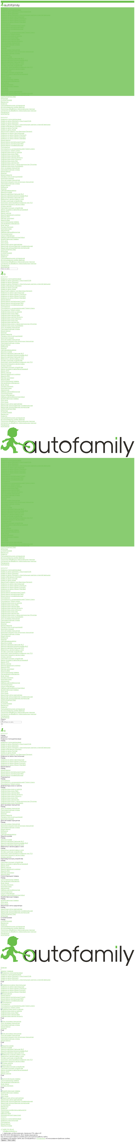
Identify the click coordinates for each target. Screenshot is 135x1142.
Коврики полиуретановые (11, 10)
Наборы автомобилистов (10, 232)
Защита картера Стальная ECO (12, 62)
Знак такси (5, 83)
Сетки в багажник (8, 236)
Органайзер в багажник (10, 81)
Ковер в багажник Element (11, 126)
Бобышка (4, 187)
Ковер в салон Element (9, 13)
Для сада (4, 88)
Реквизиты (5, 112)
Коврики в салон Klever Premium (13, 18)
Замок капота (6, 78)
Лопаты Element (7, 84)
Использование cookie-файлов (13, 107)
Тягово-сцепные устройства (11, 65)
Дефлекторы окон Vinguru (11, 159)
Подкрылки (5, 31)
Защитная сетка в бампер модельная (15, 95)
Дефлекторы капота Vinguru (12, 41)
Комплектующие (7, 178)
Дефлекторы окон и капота (11, 36)
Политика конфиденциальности (13, 1110)
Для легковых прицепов (10, 50)
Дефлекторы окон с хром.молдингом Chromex (19, 164)
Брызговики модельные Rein (12, 27)
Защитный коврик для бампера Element (16, 131)
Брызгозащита (6, 175)
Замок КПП (5, 76)
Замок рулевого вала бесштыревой (14, 74)
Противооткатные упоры (10, 45)
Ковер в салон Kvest (8, 130)
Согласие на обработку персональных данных (18, 111)
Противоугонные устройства (12, 72)
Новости (4, 104)
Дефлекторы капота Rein (10, 39)
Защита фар (5, 220)
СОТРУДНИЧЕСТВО (8, 249)
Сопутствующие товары (10, 79)
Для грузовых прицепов (10, 43)
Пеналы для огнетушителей (11, 177)
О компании (5, 1105)
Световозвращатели (8, 190)
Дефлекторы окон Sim (9, 161)
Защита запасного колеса (10, 215)
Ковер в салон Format (9, 128)
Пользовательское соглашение (13, 105)
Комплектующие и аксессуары (13, 69)
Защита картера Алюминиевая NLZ (14, 60)
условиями (41, 1138)
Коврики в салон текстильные (12, 17)
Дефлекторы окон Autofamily (12, 166)
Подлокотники (6, 234)
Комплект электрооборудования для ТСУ (17, 67)
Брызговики (5, 24)
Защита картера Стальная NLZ (12, 58)
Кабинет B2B (6, 1113)
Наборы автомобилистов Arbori (13, 237)
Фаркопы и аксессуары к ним (12, 64)
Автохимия (5, 230)
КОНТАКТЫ (5, 267)
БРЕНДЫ (4, 251)
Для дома (4, 90)
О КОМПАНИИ (6, 253)
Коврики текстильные (9, 1120)
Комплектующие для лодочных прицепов (17, 51)
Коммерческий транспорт (11, 1115)
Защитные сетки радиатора (11, 91)
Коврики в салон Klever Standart (13, 22)
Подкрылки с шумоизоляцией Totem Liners (18, 32)
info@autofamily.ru (10, 1131)
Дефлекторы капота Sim (10, 163)
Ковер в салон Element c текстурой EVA (16, 12)
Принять (3, 1140)
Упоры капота (6, 71)
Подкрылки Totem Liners (10, 34)
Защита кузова (6, 57)
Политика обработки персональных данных (18, 109)
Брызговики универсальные (12, 29)
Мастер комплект (7, 218)
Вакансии (4, 102)
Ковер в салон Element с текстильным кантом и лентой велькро (25, 15)
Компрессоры (6, 229)
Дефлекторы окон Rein (9, 38)
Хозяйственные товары (10, 86)
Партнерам (5, 1112)
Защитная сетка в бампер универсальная (17, 93)
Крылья (4, 48)
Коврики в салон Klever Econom (13, 20)
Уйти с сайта (11, 1140)
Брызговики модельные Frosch (13, 25)
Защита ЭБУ (5, 216)
